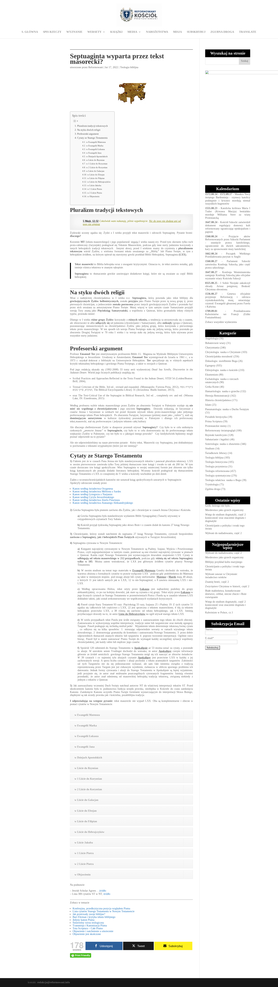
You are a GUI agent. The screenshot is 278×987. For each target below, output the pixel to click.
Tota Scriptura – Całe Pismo (88, 928)
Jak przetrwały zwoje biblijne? (89, 914)
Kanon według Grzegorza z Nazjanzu (92, 494)
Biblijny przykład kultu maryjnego (223, 562)
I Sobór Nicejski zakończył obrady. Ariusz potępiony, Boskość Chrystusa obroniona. (227, 286)
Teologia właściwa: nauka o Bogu (223, 480)
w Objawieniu (93, 196)
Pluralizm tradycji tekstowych (92, 126)
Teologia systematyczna (217, 475)
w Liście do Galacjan (95, 171)
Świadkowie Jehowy (216, 453)
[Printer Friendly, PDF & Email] (80, 955)
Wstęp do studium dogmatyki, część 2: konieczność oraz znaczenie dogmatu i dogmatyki (225, 517)
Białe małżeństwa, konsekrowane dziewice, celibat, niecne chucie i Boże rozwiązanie (225, 594)
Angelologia (211, 338)
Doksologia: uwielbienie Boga (221, 361)
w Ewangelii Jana (93, 153)
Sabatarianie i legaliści (217, 439)
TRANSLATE (247, 31)
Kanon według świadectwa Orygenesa (93, 488)
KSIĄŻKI (116, 31)
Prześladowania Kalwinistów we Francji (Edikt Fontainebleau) (227, 314)
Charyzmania (212, 347)
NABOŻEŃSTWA (157, 31)
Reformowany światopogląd (220, 430)
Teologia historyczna (216, 462)
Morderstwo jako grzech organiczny (224, 510)
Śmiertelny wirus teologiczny (88, 922)
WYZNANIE (74, 31)
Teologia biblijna (129, 67)
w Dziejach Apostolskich (96, 156)
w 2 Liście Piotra (94, 193)
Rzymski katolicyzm (216, 435)
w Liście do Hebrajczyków (98, 182)
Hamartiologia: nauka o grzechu (222, 391)
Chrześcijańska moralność (219, 356)
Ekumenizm (211, 374)
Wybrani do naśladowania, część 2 (223, 533)
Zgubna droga (212, 489)
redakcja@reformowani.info (53, 982)
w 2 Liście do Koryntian (96, 167)
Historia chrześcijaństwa (218, 400)
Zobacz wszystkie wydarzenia (221, 322)
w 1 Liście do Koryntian (96, 163)
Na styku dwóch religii (88, 130)
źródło (102, 890)
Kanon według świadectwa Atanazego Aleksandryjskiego (103, 502)
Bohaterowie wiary (215, 343)
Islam (208, 404)
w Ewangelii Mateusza (96, 142)
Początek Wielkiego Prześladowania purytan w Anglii (227, 255)
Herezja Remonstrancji (217, 395)
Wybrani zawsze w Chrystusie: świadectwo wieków (221, 576)
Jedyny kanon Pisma (83, 919)
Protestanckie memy (216, 426)
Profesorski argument (88, 134)
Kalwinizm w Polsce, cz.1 (219, 612)
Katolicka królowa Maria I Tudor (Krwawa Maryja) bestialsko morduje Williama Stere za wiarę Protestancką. (227, 213)
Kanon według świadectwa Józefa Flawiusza (96, 500)
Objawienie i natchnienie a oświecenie (93, 931)
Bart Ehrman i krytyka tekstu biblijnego (94, 917)
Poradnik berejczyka (216, 416)
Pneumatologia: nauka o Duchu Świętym (227, 409)
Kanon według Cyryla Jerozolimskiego (93, 497)
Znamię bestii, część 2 (217, 581)
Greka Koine (212, 386)
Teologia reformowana (217, 471)
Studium (209, 448)
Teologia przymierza (216, 466)
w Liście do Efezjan (95, 174)
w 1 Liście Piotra (94, 189)
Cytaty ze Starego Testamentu (92, 138)
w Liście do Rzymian (95, 160)
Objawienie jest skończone (87, 934)
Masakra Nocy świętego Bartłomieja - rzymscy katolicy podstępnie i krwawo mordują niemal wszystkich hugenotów (227, 199)
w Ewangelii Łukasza (95, 149)
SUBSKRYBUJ (196, 31)
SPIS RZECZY (52, 31)
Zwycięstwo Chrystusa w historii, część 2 (227, 586)
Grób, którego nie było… (218, 505)
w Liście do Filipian (95, 178)
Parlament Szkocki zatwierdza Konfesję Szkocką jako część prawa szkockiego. (227, 264)
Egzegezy (210, 365)
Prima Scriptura (213, 421)
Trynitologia (212, 484)
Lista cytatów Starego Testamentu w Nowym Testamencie (103, 911)
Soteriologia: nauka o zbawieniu (222, 444)
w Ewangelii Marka (94, 145)
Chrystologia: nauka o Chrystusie (223, 352)
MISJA (177, 31)
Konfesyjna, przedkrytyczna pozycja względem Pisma (101, 908)
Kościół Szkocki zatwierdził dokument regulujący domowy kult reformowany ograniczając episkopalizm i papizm (227, 227)
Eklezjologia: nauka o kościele (221, 370)
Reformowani (95, 67)
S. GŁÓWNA (30, 31)
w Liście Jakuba (94, 185)
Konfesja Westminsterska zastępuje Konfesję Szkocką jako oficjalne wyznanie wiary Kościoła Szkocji (227, 275)
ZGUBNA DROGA (222, 31)
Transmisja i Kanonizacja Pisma (90, 925)
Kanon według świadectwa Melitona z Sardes (97, 491)
